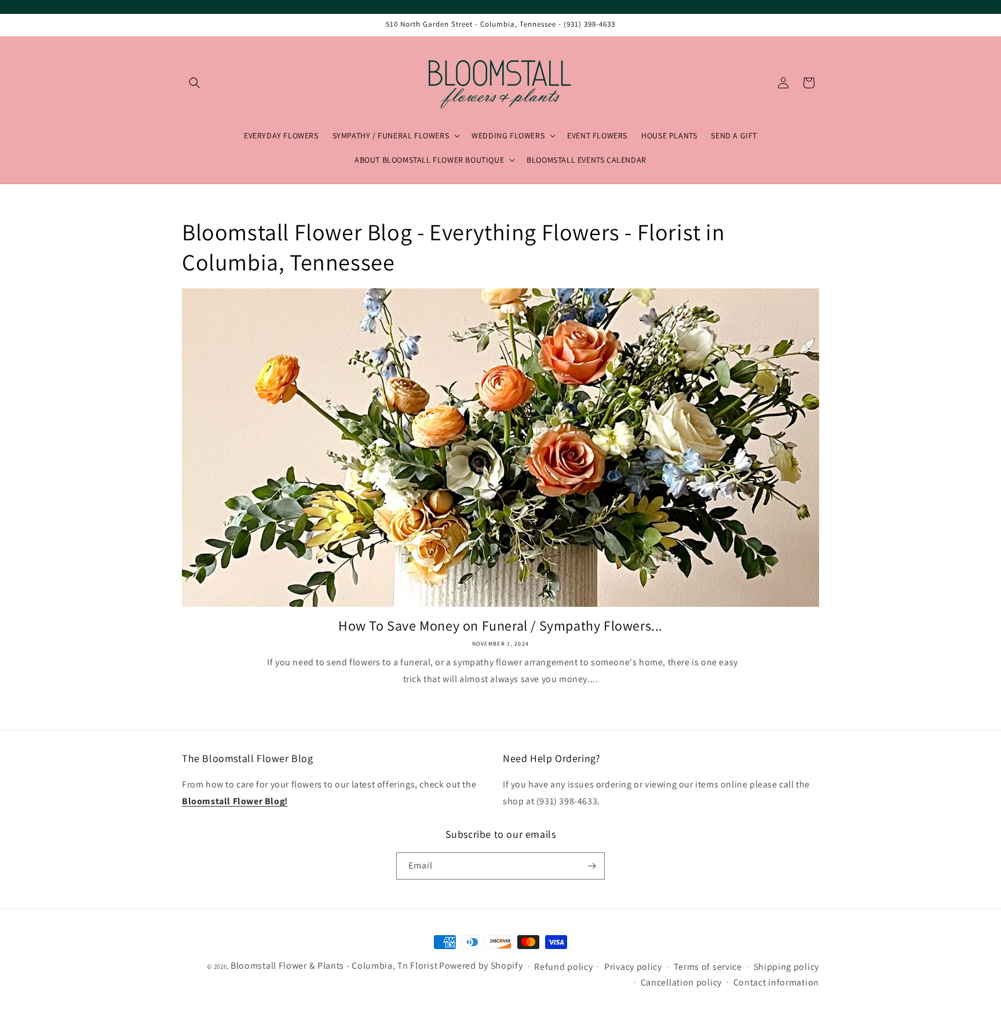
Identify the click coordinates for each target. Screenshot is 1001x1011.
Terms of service (708, 967)
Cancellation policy (681, 982)
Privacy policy (633, 967)
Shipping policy (787, 967)
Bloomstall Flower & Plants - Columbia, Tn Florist (334, 965)
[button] (194, 83)
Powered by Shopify (481, 965)
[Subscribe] (591, 866)
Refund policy (563, 967)
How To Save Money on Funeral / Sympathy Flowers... (500, 626)
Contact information (776, 982)
